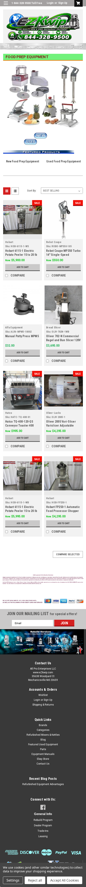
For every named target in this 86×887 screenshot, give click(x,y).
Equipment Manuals (43, 754)
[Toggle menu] (5, 6)
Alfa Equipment (14, 327)
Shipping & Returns (43, 704)
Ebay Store (43, 758)
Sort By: (31, 190)
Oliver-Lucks (53, 412)
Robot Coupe (53, 242)
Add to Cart (23, 267)
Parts (43, 749)
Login (50, 2)
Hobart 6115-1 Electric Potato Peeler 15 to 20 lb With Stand (21, 254)
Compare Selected (68, 554)
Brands (43, 725)
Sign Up (62, 2)
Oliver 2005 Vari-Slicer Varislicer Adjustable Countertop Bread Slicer (62, 425)
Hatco (8, 412)
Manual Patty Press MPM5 (22, 336)
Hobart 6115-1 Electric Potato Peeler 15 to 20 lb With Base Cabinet (21, 511)
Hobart (9, 242)
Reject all (35, 880)
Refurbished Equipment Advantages (43, 784)
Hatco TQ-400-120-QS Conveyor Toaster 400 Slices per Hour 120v (19, 425)
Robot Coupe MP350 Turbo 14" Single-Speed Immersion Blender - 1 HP (63, 254)
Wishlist (43, 695)
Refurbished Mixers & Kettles (43, 734)
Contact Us (43, 763)
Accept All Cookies (64, 880)
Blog (43, 739)
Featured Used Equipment (43, 744)
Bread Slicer (53, 327)
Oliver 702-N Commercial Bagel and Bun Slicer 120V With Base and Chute (63, 340)
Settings (12, 880)
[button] (43, 579)
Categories (43, 730)
